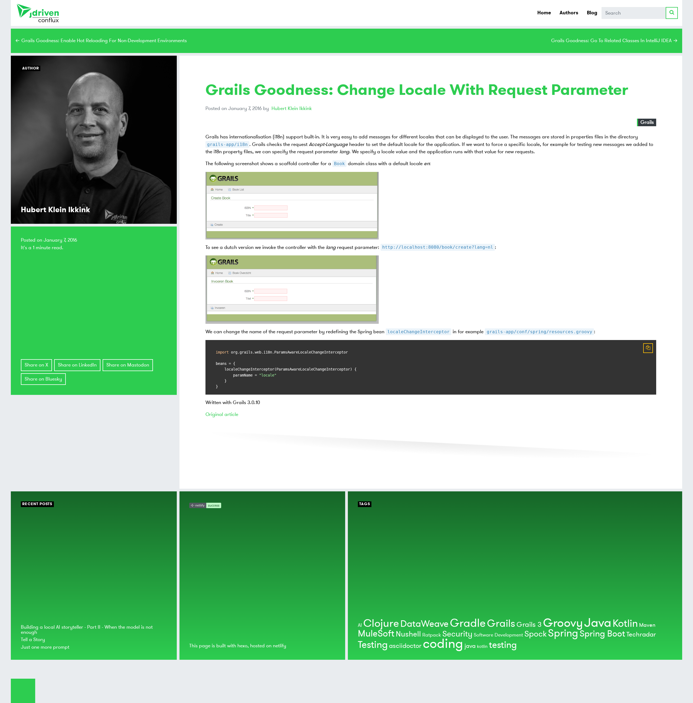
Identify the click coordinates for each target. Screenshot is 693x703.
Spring (563, 633)
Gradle (468, 623)
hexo (242, 645)
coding (443, 643)
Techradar (641, 634)
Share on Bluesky (43, 379)
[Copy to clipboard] (648, 348)
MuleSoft (376, 634)
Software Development (498, 635)
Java (597, 623)
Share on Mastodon (127, 365)
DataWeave (424, 624)
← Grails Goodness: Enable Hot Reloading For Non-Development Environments (101, 40)
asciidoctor (405, 646)
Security (457, 634)
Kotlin (625, 623)
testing (503, 645)
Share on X (36, 365)
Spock (535, 634)
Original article (221, 414)
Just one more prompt (45, 647)
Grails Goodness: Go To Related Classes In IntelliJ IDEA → (614, 40)
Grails (647, 122)
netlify (279, 645)
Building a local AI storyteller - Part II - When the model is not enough (87, 629)
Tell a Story (33, 639)
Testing (373, 644)
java (470, 646)
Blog (592, 12)
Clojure (381, 623)
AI (360, 625)
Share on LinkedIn (77, 365)
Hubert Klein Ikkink (292, 108)
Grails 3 (529, 624)
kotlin (482, 646)
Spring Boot (602, 633)
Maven (647, 625)
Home (544, 12)
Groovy (563, 623)
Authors (569, 12)
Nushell (408, 634)
